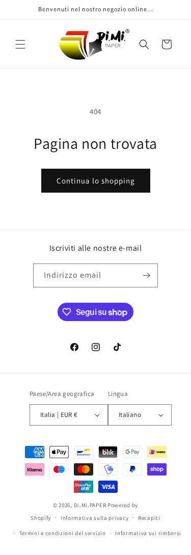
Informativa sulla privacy (95, 517)
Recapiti (149, 517)
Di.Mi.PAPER (90, 505)
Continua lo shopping (96, 181)
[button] (20, 44)
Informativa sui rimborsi (148, 533)
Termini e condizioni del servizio (62, 533)
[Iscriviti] (146, 275)
